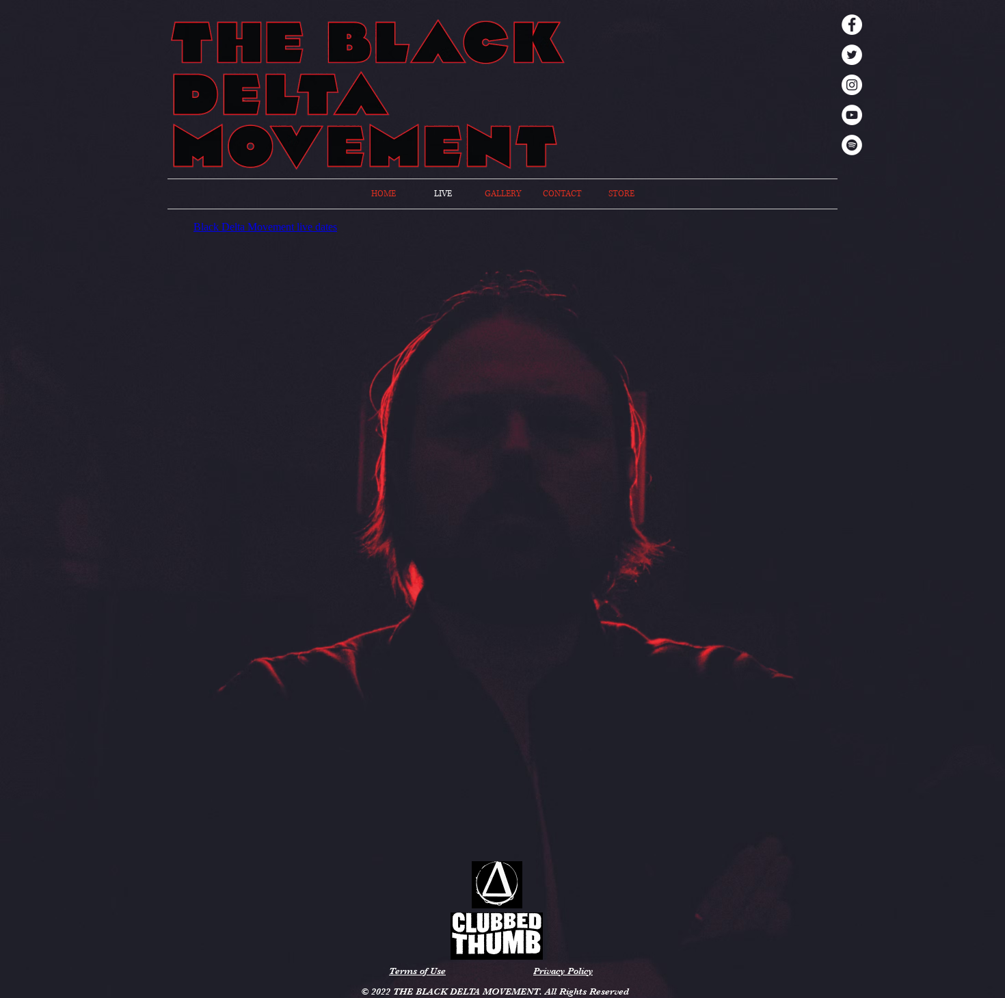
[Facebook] (852, 24)
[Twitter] (852, 54)
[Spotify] (852, 145)
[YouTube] (852, 115)
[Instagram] (852, 85)
